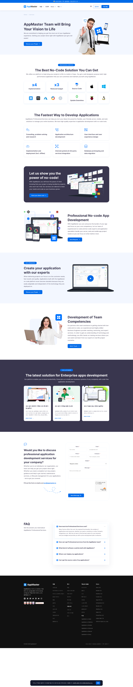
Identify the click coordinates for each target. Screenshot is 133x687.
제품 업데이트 (56, 615)
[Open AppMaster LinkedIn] (36, 598)
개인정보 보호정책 (96, 644)
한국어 (106, 644)
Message (87, 467)
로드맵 (83, 599)
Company (97, 453)
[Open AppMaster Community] (24, 598)
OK (98, 683)
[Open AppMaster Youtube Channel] (38, 598)
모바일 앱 (55, 587)
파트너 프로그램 (70, 590)
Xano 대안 (98, 587)
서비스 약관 (88, 644)
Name (77, 446)
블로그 (83, 590)
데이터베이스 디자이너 (58, 590)
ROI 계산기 (84, 596)
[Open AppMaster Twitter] (33, 598)
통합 (54, 599)
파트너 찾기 (69, 593)
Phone (78, 453)
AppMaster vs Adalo (86, 619)
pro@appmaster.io (50, 483)
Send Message (75, 495)
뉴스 (83, 593)
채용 (68, 587)
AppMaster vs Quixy (86, 634)
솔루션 (54, 603)
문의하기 (69, 596)
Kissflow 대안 (99, 593)
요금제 (54, 612)
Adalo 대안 (98, 612)
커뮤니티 (69, 609)
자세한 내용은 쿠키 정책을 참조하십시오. (83, 683)
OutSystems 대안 (100, 603)
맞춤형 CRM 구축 (100, 618)
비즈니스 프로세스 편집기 (58, 593)
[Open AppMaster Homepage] (34, 584)
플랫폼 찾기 (84, 609)
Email (97, 446)
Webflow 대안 (99, 609)
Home (25, 14)
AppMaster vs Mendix (87, 631)
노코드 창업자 (85, 606)
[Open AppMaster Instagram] (41, 598)
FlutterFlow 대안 (100, 615)
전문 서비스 (69, 603)
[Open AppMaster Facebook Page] (30, 598)
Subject (87, 460)
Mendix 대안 (99, 606)
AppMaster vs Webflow (87, 622)
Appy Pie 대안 (99, 599)
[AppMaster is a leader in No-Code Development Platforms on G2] (25, 603)
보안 (54, 618)
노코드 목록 (84, 603)
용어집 (83, 612)
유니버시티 (84, 587)
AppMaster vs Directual (87, 628)
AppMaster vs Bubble (87, 625)
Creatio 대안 (99, 596)
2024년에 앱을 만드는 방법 (102, 621)
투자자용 (69, 599)
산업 (54, 606)
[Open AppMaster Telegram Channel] (27, 598)
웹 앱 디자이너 (56, 596)
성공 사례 (55, 609)
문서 (68, 616)
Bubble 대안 (99, 590)
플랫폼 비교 (55, 621)
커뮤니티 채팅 (70, 612)
